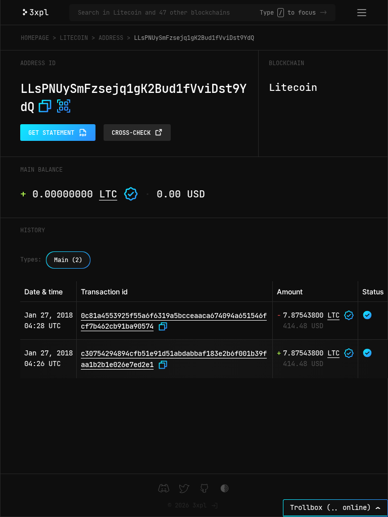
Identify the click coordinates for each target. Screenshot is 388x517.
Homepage (35, 38)
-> (323, 13)
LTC (108, 193)
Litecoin (74, 38)
